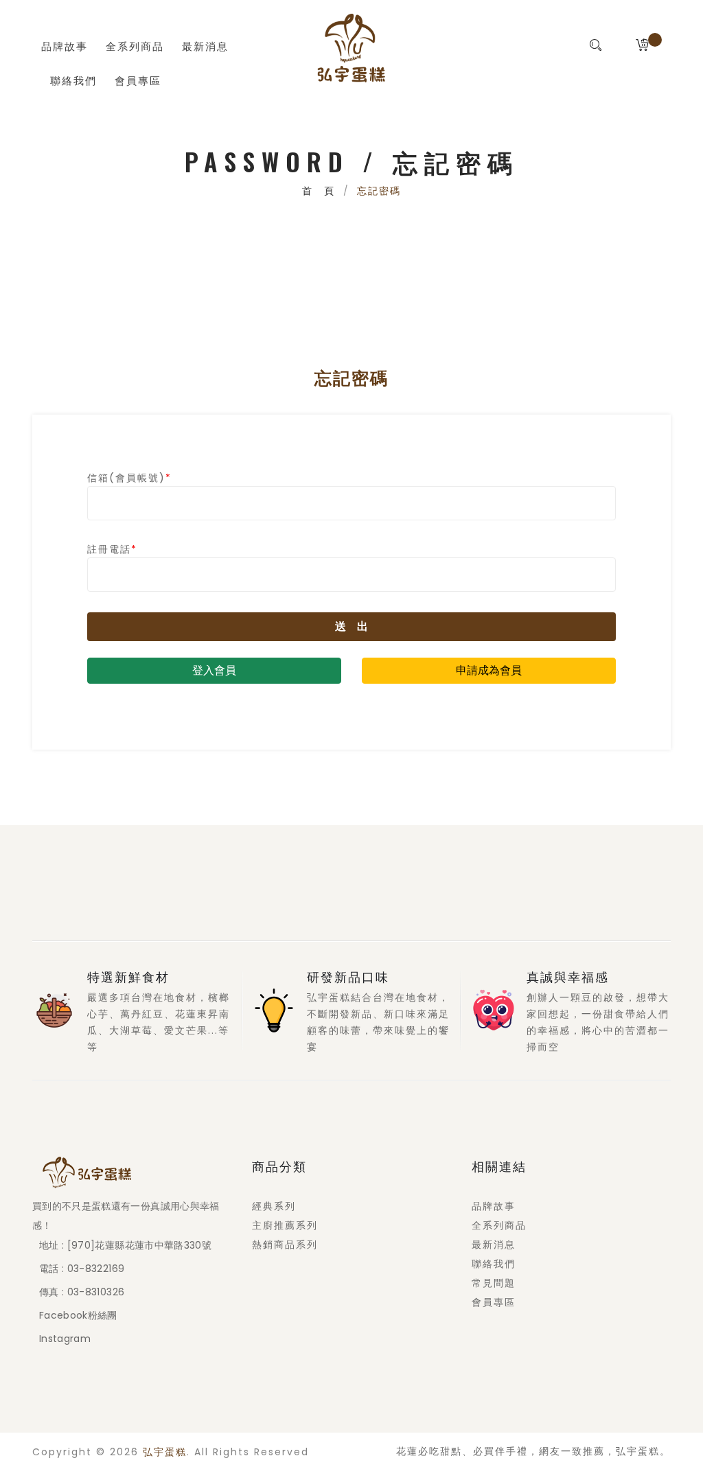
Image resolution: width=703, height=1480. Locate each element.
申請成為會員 (489, 670)
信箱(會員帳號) (129, 478)
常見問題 (494, 1283)
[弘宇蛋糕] (351, 48)
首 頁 (318, 191)
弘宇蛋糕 (165, 1452)
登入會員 (214, 670)
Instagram (65, 1338)
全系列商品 (135, 45)
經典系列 (274, 1206)
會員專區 (138, 79)
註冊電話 (112, 549)
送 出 (351, 626)
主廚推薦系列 (285, 1225)
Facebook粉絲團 (78, 1315)
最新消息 (205, 45)
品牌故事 (64, 45)
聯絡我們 (73, 79)
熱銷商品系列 (285, 1244)
